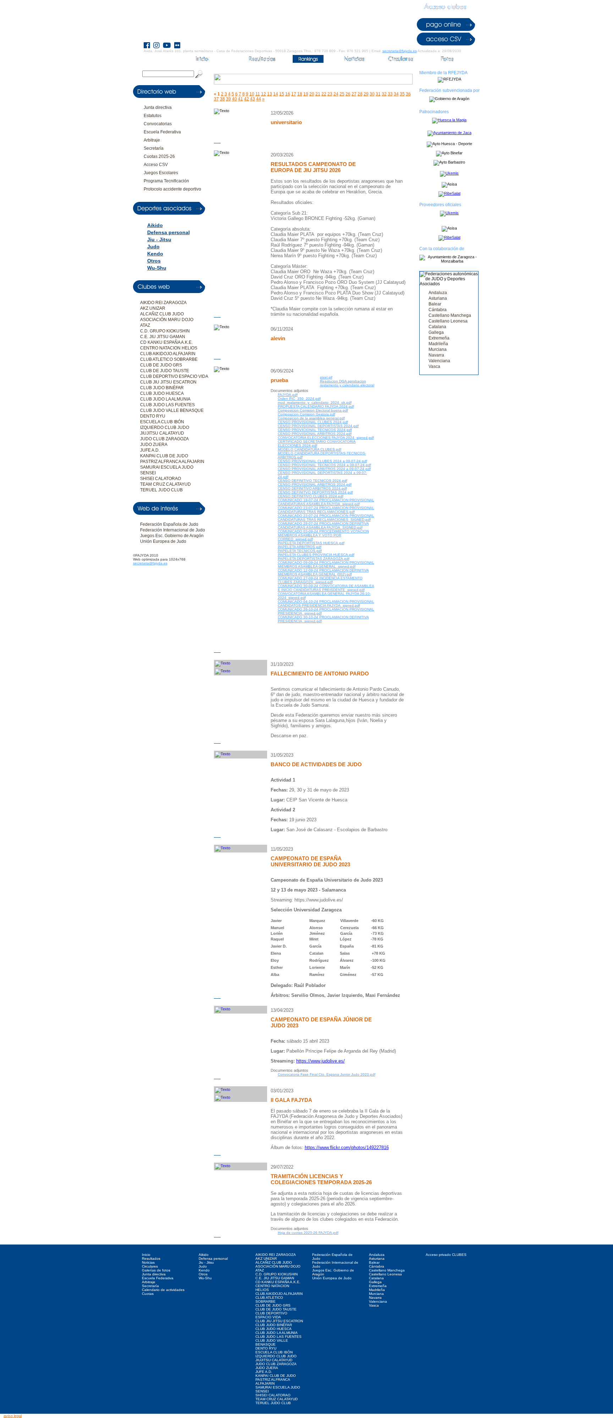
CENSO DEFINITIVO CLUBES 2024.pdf (310, 496)
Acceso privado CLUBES (446, 1255)
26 (348, 94)
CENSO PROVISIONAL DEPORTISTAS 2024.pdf (318, 426)
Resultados (151, 1258)
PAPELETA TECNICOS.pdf (300, 551)
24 (335, 94)
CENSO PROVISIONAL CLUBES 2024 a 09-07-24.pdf (322, 461)
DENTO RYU (152, 416)
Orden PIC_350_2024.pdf (299, 399)
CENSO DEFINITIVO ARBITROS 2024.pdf (312, 488)
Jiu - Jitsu (159, 239)
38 (222, 98)
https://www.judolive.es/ (320, 1061)
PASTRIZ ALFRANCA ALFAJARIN (172, 461)
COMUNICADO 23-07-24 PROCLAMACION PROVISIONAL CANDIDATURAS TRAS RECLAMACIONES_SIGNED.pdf (326, 518)
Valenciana (439, 360)
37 (216, 98)
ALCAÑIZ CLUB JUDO (162, 313)
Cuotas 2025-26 (159, 156)
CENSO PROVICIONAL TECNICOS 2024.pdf (315, 430)
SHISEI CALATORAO (160, 478)
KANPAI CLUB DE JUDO (164, 455)
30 (372, 94)
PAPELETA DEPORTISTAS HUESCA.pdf (311, 543)
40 (234, 98)
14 (275, 94)
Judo (153, 246)
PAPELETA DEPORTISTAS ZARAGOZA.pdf (313, 559)
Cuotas (148, 1294)
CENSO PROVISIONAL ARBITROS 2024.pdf (315, 434)
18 (299, 94)
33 (390, 94)
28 (360, 94)
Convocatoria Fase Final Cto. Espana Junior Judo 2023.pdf (326, 1074)
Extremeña (439, 338)
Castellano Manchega (450, 315)
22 (323, 94)
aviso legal (13, 1416)
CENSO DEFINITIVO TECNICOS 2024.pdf (312, 480)
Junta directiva (158, 107)
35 (402, 94)
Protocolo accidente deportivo (172, 189)
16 (287, 94)
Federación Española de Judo (169, 524)
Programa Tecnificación (166, 180)
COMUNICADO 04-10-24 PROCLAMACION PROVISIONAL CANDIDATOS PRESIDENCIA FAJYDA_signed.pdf (326, 603)
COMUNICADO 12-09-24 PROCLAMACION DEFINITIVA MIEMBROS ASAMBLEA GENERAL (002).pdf (323, 572)
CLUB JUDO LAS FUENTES (167, 404)
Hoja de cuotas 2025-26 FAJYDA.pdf (308, 1233)
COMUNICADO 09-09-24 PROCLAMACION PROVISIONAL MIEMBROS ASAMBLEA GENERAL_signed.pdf (326, 564)
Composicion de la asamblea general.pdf (311, 418)
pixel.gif (326, 377)
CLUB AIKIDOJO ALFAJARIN (167, 353)
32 (384, 94)
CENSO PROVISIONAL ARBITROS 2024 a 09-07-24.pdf (324, 469)
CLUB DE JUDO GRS (161, 365)
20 (311, 94)
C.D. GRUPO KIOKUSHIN (165, 331)
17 (293, 94)
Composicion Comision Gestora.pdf (306, 414)
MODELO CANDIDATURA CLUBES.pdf (309, 449)
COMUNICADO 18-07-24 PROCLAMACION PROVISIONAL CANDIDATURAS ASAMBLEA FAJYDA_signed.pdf (326, 502)
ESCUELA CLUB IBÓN (162, 421)
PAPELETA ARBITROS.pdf (299, 547)
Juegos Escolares (161, 172)
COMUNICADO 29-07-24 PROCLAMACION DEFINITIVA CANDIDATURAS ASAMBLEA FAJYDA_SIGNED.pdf (323, 525)
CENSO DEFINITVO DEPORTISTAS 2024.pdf (315, 492)
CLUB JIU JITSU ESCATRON (168, 382)
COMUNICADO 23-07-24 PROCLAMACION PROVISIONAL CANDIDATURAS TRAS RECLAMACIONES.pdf (326, 510)
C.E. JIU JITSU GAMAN (162, 336)
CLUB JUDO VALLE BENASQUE (172, 410)
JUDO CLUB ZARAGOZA (164, 438)
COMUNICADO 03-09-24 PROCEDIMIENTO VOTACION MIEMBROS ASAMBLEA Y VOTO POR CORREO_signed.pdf (323, 535)
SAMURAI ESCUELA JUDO (166, 467)
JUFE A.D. (150, 450)
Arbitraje (152, 140)
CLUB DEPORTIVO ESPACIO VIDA (174, 376)
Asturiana (438, 298)
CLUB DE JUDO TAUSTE (164, 370)
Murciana (438, 349)
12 (263, 94)
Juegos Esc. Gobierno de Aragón (172, 535)
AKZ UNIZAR (152, 308)
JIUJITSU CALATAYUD (162, 433)
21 (317, 94)
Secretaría (154, 148)
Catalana (437, 326)
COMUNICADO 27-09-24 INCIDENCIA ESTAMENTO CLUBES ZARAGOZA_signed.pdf (320, 580)
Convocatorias (158, 123)
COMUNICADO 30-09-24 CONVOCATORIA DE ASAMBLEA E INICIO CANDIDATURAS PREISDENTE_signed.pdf (326, 588)
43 (252, 98)
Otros (154, 261)
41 (240, 98)
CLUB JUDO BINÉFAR (162, 387)
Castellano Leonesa (448, 321)
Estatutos (152, 115)
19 (305, 94)
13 (269, 94)
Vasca (434, 366)
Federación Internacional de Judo (172, 530)
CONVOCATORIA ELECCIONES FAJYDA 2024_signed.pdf (326, 438)
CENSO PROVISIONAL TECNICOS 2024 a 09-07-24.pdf (324, 465)
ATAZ (145, 325)
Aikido (155, 225)
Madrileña (438, 343)
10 (251, 94)
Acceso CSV (156, 164)
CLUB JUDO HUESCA (162, 393)
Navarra (436, 355)
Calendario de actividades (163, 1290)
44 (258, 98)
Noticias (148, 1262)
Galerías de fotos (156, 1270)
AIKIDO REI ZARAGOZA (163, 302)
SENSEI (148, 472)
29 (366, 94)
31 (378, 94)
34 (396, 94)
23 (329, 94)
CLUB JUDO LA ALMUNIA (165, 399)
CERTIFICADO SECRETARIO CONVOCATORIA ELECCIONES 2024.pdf (317, 443)
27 (354, 94)
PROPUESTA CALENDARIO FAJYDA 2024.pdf (316, 406)
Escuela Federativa (162, 131)
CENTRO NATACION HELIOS (168, 348)
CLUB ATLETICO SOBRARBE (169, 359)
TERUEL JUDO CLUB (161, 489)
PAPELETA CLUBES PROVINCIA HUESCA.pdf (316, 555)
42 (246, 98)
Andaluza (438, 292)
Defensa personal (168, 232)
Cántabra (438, 309)
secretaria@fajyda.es (399, 51)
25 (341, 94)
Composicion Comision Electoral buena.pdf (313, 410)
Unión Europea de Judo (163, 541)
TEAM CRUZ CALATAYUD (165, 484)
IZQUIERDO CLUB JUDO (164, 427)
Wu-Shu (156, 268)
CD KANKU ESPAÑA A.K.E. (166, 342)
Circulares (150, 1266)
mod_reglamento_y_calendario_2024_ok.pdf (315, 402)
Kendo (155, 253)
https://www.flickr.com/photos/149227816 (347, 1147)
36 (408, 94)
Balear (435, 304)
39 (228, 98)
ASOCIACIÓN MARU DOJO (166, 319)
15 (281, 94)
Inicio (146, 1255)
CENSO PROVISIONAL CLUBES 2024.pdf (313, 422)
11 (257, 94)
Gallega (436, 332)
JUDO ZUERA (153, 444)
